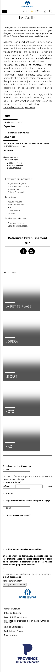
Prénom (6, 486)
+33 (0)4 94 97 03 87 (15, 163)
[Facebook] (23, 251)
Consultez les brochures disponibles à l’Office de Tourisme (26, 622)
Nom (50, 486)
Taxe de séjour (10, 635)
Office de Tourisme (12, 613)
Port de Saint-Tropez (13, 631)
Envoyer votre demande (14, 584)
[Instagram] (31, 251)
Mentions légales (12, 609)
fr (26, 11)
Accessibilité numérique (15, 617)
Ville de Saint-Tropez (13, 627)
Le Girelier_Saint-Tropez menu (19, 107)
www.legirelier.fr (15, 168)
